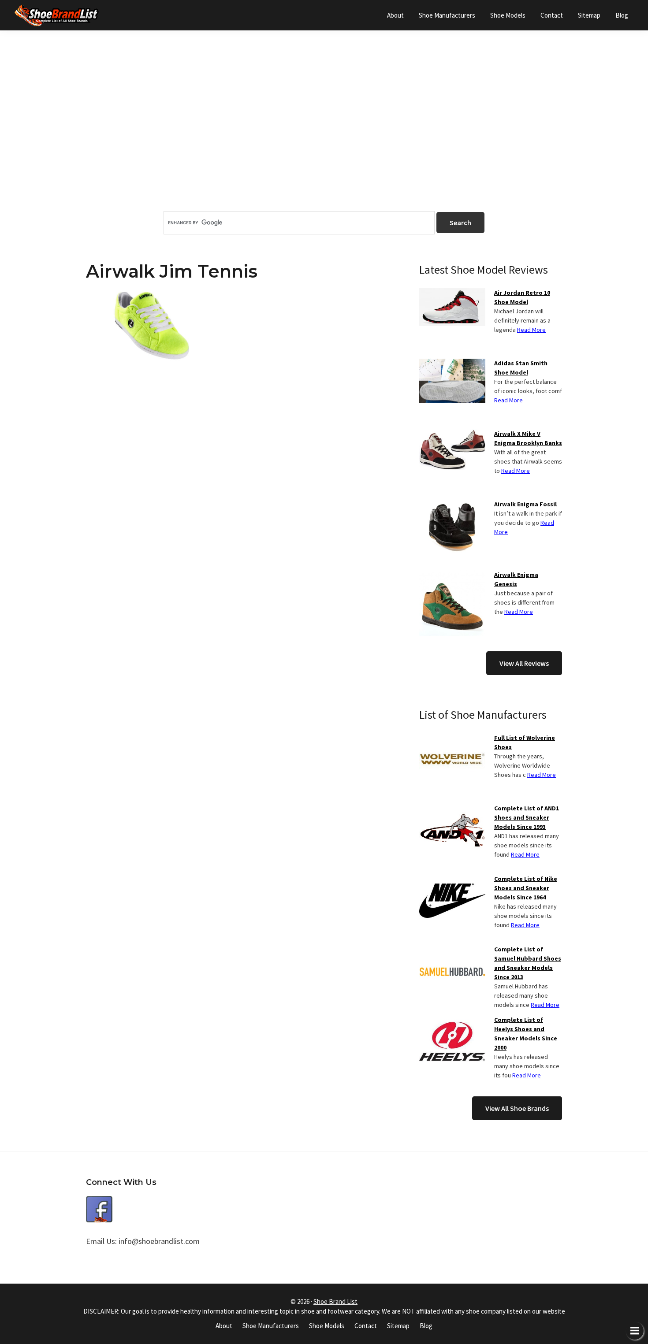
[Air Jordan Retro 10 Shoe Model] (452, 293)
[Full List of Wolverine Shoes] (452, 738)
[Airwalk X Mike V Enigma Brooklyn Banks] (452, 434)
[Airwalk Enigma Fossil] (452, 505)
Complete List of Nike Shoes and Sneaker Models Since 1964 (525, 888)
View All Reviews (524, 663)
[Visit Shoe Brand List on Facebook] (99, 1202)
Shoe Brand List (335, 1301)
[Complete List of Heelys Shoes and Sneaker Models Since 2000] (452, 1020)
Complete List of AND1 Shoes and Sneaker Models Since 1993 (526, 817)
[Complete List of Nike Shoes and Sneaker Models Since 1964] (452, 879)
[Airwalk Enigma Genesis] (452, 575)
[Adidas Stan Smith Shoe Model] (452, 364)
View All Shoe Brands (517, 1108)
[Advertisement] (324, 136)
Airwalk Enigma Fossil (525, 504)
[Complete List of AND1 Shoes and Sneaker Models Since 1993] (452, 809)
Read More (531, 330)
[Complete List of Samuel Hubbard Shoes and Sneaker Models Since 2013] (452, 950)
